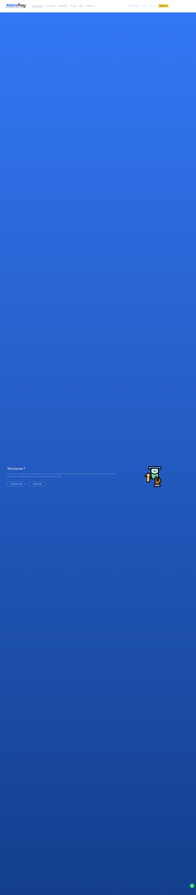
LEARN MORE (37, 484)
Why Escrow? (37, 6)
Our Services (50, 6)
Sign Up (153, 6)
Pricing (73, 6)
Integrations (63, 6)
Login (144, 6)
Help (81, 6)
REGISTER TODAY (16, 484)
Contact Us (90, 6)
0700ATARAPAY (133, 6)
